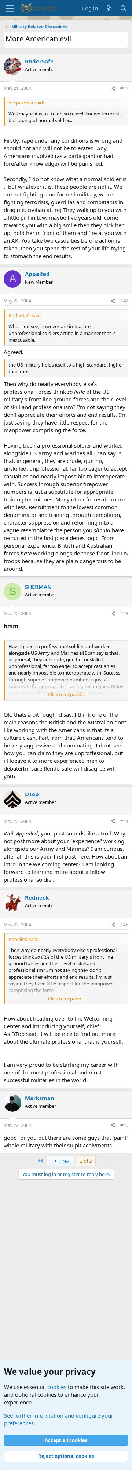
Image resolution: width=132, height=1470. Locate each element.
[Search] (123, 8)
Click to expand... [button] (66, 694)
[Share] (113, 88)
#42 (124, 301)
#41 (124, 88)
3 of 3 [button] (86, 1161)
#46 (124, 1125)
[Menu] (10, 8)
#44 (124, 821)
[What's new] (109, 8)
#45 (124, 925)
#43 (124, 613)
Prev (63, 1161)
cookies (56, 1386)
